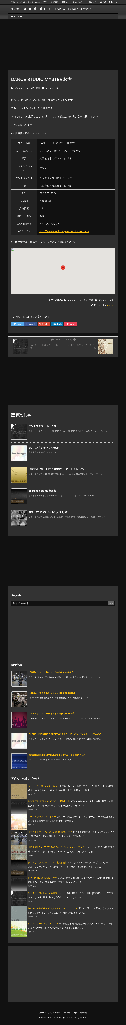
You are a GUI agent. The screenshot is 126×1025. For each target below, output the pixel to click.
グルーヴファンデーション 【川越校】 (47, 862)
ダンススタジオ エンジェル (44, 447)
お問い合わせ (92, 2)
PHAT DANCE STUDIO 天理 (42, 877)
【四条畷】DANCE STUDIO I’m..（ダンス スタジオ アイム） (57, 847)
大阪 (32, 88)
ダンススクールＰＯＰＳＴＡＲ (43, 923)
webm (110, 305)
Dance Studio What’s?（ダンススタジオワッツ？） (53, 908)
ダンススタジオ (52, 88)
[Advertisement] (63, 43)
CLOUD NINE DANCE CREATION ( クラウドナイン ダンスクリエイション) (65, 734)
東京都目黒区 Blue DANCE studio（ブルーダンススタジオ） (58, 754)
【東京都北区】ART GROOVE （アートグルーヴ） (57, 469)
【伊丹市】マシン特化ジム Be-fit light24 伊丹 (51, 672)
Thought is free (80, 1017)
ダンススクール (21, 88)
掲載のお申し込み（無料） (73, 2)
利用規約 (55, 2)
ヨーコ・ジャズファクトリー (42, 816)
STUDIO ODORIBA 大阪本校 (42, 893)
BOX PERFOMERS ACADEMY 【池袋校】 (49, 801)
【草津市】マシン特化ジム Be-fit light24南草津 (52, 693)
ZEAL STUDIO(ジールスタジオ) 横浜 (49, 512)
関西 (38, 88)
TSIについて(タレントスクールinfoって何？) (29, 2)
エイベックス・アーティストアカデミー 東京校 (51, 713)
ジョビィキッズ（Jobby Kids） (43, 786)
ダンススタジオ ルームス (42, 425)
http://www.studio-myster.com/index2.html (64, 231)
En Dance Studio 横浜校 (42, 490)
